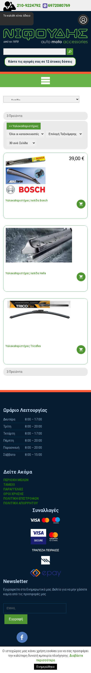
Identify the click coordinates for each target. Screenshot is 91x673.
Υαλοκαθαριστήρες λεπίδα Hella (26, 273)
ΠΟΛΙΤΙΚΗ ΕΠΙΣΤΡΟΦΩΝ (21, 498)
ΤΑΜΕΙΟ (9, 484)
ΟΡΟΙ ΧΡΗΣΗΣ (13, 494)
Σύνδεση (83, 19)
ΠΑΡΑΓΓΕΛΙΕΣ (13, 489)
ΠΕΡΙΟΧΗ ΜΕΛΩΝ (15, 480)
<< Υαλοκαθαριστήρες (23, 126)
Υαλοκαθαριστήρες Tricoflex (23, 346)
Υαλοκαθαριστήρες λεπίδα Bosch (27, 200)
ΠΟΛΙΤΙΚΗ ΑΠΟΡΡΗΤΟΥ (20, 503)
